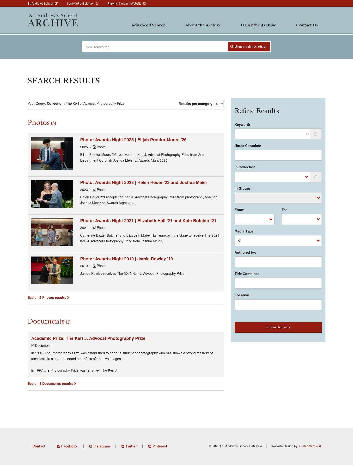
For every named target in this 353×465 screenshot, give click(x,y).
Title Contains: (247, 273)
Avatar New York (310, 446)
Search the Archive (250, 47)
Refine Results (278, 327)
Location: (242, 295)
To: (284, 209)
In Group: (242, 188)
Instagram (101, 446)
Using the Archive (258, 25)
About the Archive (203, 25)
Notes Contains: (248, 145)
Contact (38, 446)
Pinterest (159, 446)
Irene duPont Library (80, 3)
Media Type (244, 231)
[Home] (53, 19)
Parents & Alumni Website (124, 3)
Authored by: (245, 252)
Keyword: (242, 124)
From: (239, 209)
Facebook (69, 446)
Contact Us (307, 25)
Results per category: (196, 103)
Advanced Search (148, 25)
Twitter (131, 446)
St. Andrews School (40, 3)
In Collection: (246, 167)
